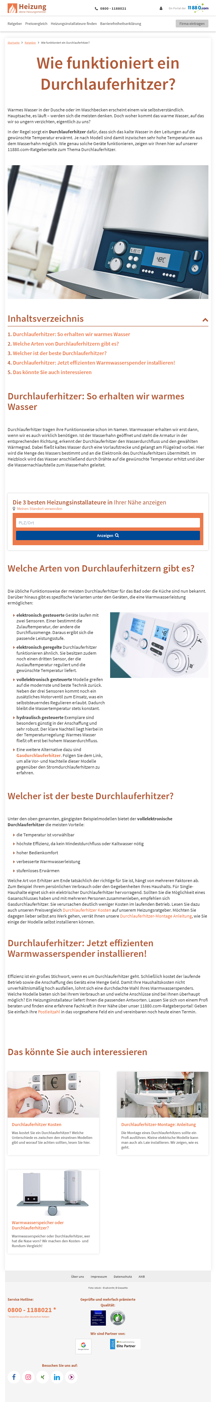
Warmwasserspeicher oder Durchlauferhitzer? (38, 1225)
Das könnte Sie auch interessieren (52, 372)
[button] (205, 319)
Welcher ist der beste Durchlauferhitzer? (60, 353)
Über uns (77, 1276)
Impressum (99, 1276)
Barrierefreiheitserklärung (120, 23)
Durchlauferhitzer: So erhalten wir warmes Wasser (71, 334)
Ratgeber (15, 23)
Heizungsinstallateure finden (74, 23)
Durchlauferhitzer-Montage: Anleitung (158, 1124)
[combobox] (108, 522)
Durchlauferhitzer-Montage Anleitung (156, 916)
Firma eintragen (192, 23)
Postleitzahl (49, 1012)
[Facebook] (14, 1377)
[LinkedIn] (57, 1377)
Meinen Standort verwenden (39, 508)
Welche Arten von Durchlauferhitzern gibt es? (66, 343)
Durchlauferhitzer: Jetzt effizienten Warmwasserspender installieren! (94, 362)
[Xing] (42, 1377)
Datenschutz (123, 1276)
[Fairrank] (71, 1377)
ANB (142, 1276)
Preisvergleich (36, 23)
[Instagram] (28, 1377)
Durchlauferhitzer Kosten (87, 910)
